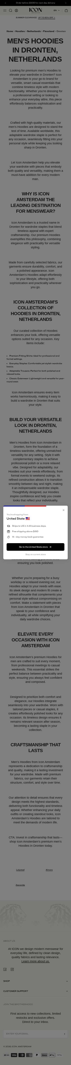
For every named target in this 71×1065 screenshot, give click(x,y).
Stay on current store (35, 554)
